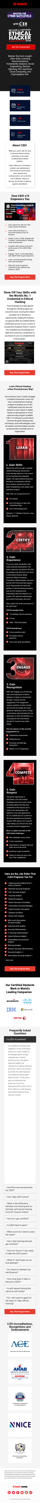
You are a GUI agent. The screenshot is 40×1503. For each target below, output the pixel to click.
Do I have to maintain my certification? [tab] (18, 1271)
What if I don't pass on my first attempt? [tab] (19, 1261)
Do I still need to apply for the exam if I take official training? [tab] (19, 1301)
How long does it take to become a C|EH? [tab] (18, 1280)
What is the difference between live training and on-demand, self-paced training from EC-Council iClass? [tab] (19, 1207)
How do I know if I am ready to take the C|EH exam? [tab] (20, 1252)
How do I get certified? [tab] (18, 1218)
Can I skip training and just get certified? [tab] (19, 1242)
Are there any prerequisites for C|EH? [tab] (19, 1189)
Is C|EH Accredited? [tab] (16, 1039)
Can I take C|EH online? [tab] (18, 1197)
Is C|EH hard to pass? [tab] (17, 1225)
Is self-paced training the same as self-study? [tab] (18, 1290)
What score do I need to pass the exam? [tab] (20, 1233)
